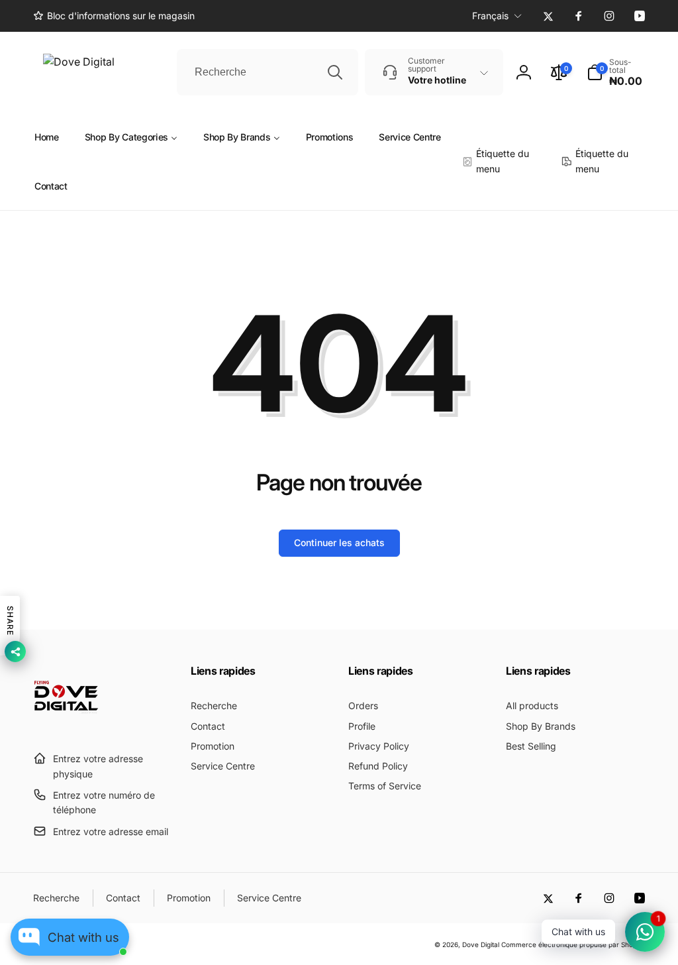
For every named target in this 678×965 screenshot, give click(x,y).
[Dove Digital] (66, 726)
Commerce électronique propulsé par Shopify (573, 944)
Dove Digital (480, 944)
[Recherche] (335, 72)
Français (490, 15)
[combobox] (268, 72)
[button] (616, 72)
